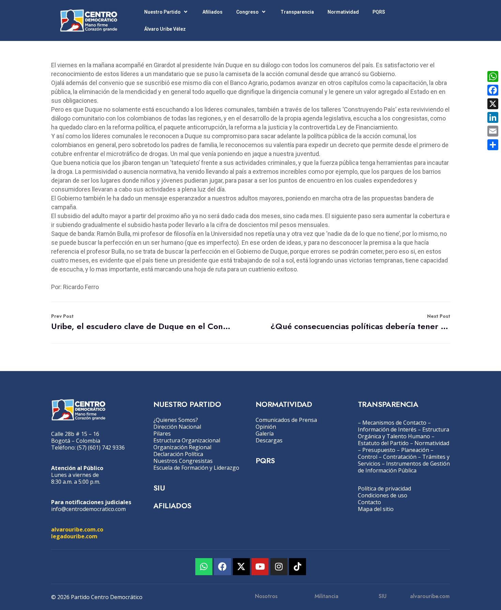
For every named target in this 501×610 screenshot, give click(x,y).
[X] (493, 104)
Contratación (399, 456)
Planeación (415, 450)
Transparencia (297, 12)
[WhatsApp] (493, 76)
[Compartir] (493, 145)
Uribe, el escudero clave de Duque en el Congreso (141, 322)
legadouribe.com (74, 536)
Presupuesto (378, 450)
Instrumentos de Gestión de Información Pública (404, 467)
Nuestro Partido (162, 12)
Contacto (369, 502)
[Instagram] (278, 566)
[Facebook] (222, 566)
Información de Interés (387, 429)
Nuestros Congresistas (183, 461)
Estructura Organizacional (186, 440)
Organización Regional (182, 447)
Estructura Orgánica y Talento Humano (403, 433)
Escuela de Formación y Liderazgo (196, 467)
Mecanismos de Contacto (394, 422)
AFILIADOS (172, 505)
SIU (159, 487)
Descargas (269, 440)
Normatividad (343, 12)
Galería (265, 433)
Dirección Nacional (177, 426)
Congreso (247, 12)
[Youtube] (260, 566)
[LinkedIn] (493, 117)
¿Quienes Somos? (175, 420)
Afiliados (212, 12)
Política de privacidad (384, 488)
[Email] (493, 131)
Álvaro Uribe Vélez (165, 29)
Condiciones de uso (382, 495)
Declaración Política (178, 454)
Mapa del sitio (376, 509)
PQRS (379, 12)
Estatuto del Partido (383, 443)
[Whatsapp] (203, 566)
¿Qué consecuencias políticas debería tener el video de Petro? (360, 322)
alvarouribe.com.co (77, 529)
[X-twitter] (241, 566)
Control (367, 456)
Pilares (162, 433)
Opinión (266, 426)
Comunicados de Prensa (286, 420)
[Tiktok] (297, 566)
